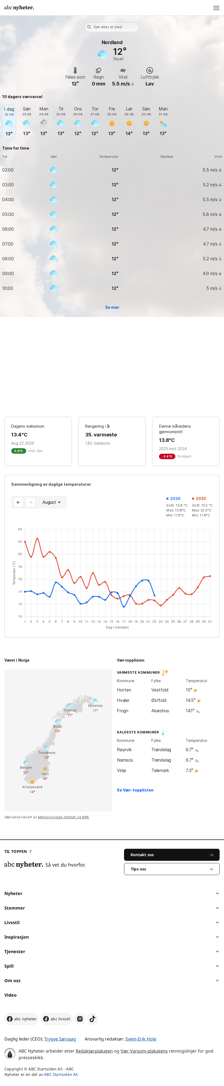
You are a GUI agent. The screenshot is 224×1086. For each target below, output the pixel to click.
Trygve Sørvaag (60, 1039)
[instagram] (80, 1019)
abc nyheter (25, 1018)
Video (10, 995)
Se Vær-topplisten (135, 790)
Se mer (112, 307)
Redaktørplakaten (94, 1051)
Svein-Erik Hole (140, 1039)
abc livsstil (60, 1018)
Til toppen (15, 851)
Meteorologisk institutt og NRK (63, 817)
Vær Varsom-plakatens (144, 1051)
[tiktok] (92, 1019)
